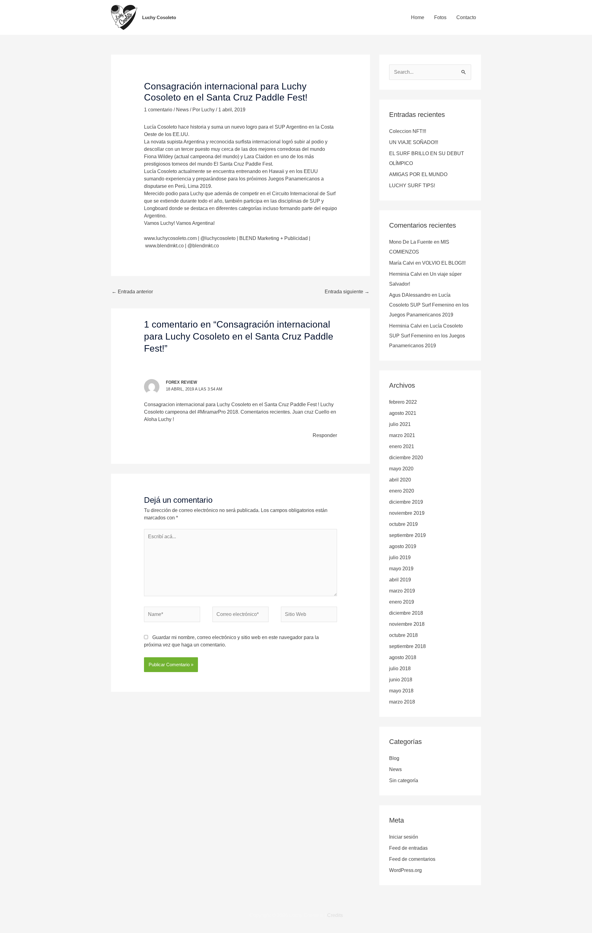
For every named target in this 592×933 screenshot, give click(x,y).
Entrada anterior (132, 291)
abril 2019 (400, 579)
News (182, 109)
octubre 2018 (403, 635)
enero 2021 (401, 446)
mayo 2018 (401, 690)
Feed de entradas (408, 848)
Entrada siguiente (347, 291)
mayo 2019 (401, 568)
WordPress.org (405, 870)
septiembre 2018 (407, 646)
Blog (394, 758)
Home (417, 17)
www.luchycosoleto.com (170, 238)
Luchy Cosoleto (159, 17)
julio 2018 (400, 668)
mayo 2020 (401, 468)
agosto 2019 (402, 546)
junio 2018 (400, 679)
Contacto (466, 17)
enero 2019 (401, 602)
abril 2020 (400, 479)
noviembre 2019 (407, 513)
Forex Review (181, 382)
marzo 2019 (402, 590)
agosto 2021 (402, 413)
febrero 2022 (403, 402)
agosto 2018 (402, 657)
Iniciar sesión (403, 837)
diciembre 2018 (406, 613)
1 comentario (158, 109)
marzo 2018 (402, 701)
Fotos (440, 17)
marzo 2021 (402, 435)
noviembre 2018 (407, 624)
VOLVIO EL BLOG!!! (444, 263)
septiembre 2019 (407, 535)
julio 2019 (400, 557)
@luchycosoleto (218, 238)
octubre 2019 (403, 524)
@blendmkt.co (203, 245)
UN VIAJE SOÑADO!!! (413, 142)
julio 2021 (400, 424)
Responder (325, 435)
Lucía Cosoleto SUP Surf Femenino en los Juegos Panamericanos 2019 (429, 304)
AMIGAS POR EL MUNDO (418, 174)
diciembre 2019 (406, 502)
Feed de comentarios (412, 859)
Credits (335, 915)
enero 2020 (401, 490)
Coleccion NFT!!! (407, 131)
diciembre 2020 (406, 457)
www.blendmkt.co (164, 245)
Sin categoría (403, 780)
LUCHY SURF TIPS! (412, 185)
